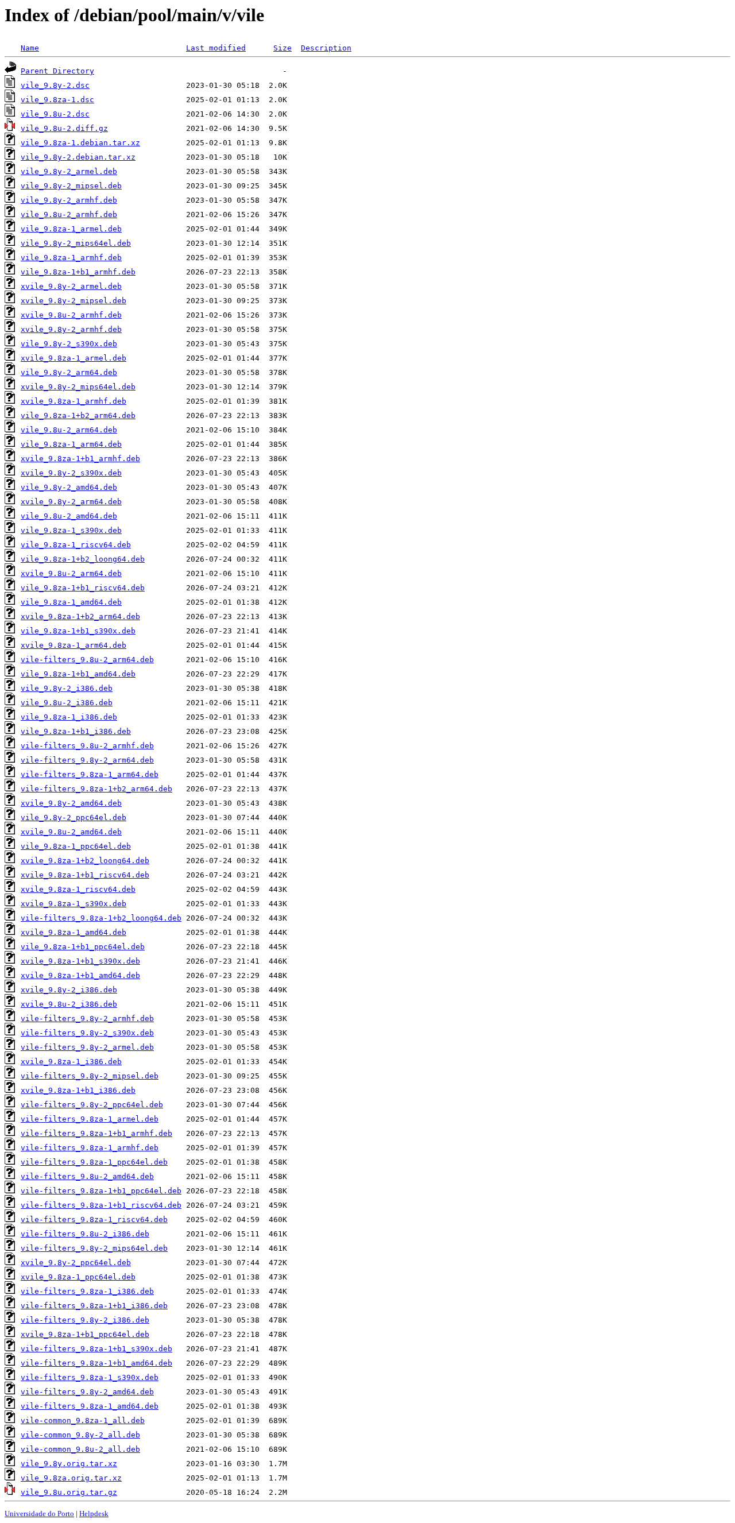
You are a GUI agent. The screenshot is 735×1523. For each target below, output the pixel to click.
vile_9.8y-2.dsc (55, 85)
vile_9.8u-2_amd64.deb (69, 516)
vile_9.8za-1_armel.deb (71, 229)
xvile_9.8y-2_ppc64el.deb (76, 1262)
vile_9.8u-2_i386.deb (67, 702)
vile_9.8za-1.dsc (57, 99)
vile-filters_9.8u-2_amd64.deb (87, 1176)
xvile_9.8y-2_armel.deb (71, 286)
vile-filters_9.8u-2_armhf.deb (87, 745)
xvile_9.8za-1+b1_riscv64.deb (85, 875)
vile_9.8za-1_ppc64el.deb (76, 846)
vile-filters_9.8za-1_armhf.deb (89, 1147)
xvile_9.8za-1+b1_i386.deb (78, 1090)
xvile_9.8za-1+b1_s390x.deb (80, 961)
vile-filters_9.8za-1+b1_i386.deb (94, 1305)
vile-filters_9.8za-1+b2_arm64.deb (96, 788)
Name (30, 48)
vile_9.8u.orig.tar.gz (69, 1492)
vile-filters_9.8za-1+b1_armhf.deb (96, 1133)
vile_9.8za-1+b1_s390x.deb (78, 631)
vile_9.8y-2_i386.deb (67, 688)
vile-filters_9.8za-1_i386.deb (87, 1291)
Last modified (216, 48)
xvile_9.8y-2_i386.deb (69, 989)
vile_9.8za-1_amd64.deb (71, 602)
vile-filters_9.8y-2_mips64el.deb (94, 1248)
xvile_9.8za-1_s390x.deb (73, 903)
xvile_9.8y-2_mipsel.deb (73, 300)
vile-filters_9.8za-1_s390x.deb (89, 1377)
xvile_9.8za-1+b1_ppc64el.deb (85, 1334)
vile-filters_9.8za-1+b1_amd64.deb (96, 1363)
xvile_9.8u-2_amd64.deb (71, 832)
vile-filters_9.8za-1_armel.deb (89, 1119)
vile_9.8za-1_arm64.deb (71, 444)
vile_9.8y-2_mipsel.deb (71, 185)
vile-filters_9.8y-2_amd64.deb (87, 1391)
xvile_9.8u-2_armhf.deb (71, 315)
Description (326, 48)
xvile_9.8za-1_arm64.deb (73, 645)
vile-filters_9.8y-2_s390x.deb (87, 1033)
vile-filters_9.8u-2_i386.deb (85, 1234)
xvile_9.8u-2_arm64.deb (71, 573)
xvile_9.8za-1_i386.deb (71, 1061)
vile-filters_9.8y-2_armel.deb (87, 1047)
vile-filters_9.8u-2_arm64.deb (87, 659)
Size (282, 48)
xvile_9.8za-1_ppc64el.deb (78, 1277)
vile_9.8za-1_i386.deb (69, 717)
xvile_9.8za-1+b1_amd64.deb (80, 975)
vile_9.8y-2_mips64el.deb (76, 243)
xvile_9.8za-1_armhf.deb (73, 401)
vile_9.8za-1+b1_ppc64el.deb (83, 946)
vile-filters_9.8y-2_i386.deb (85, 1320)
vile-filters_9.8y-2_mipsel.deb (89, 1076)
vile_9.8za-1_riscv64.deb (76, 544)
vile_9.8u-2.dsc (55, 114)
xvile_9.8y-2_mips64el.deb (78, 386)
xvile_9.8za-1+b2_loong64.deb (85, 860)
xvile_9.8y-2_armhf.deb (71, 329)
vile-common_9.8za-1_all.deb (83, 1420)
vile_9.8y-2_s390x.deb (69, 343)
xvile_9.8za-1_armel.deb (73, 358)
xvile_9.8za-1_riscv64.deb (78, 889)
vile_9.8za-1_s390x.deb (71, 530)
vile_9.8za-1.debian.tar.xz (80, 142)
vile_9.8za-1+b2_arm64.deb (78, 415)
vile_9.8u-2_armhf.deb (69, 214)
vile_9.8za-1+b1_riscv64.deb (83, 587)
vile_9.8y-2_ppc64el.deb (73, 817)
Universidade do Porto (39, 1513)
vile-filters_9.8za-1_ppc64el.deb (94, 1162)
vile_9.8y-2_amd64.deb (69, 487)
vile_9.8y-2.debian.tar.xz (78, 157)
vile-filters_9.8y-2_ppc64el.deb (92, 1104)
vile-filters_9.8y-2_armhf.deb (87, 1018)
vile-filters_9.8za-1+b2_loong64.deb (101, 918)
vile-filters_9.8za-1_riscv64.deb (94, 1219)
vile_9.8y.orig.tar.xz (69, 1463)
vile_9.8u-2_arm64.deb (69, 430)
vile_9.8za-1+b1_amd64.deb (78, 674)
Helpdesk (94, 1513)
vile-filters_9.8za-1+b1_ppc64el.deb (101, 1190)
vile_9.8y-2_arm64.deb (69, 372)
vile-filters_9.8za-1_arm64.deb (89, 774)
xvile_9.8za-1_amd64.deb (73, 932)
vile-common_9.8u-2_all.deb (80, 1449)
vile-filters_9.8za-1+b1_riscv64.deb (101, 1205)
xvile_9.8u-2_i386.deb (69, 1004)
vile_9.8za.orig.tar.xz (71, 1478)
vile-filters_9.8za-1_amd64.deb (89, 1406)
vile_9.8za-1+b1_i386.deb (76, 731)
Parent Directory (57, 71)
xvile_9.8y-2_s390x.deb (71, 473)
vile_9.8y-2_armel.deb (69, 171)
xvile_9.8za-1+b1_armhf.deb (80, 458)
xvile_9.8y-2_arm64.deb (71, 501)
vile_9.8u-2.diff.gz (64, 128)
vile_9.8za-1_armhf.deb (71, 257)
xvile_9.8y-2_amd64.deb (71, 803)
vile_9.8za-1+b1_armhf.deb (78, 272)
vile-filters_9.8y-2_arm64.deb (87, 760)
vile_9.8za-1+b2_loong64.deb (83, 559)
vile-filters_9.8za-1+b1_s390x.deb (96, 1348)
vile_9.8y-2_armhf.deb (69, 200)
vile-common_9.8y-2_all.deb (80, 1435)
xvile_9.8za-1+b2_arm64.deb (80, 616)
